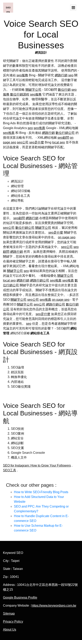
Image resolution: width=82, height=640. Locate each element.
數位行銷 (64, 89)
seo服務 (22, 75)
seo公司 (22, 142)
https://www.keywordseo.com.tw (53, 605)
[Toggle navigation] (73, 8)
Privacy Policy (13, 621)
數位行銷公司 (65, 132)
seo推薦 (39, 128)
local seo (58, 142)
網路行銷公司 (39, 280)
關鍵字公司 (33, 89)
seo (70, 75)
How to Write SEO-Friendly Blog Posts (41, 492)
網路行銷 (61, 75)
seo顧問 (63, 137)
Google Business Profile (20, 597)
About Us (9, 629)
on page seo (66, 237)
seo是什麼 (36, 142)
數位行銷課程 (19, 94)
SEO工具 (9, 470)
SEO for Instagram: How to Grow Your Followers (37, 465)
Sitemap (9, 613)
